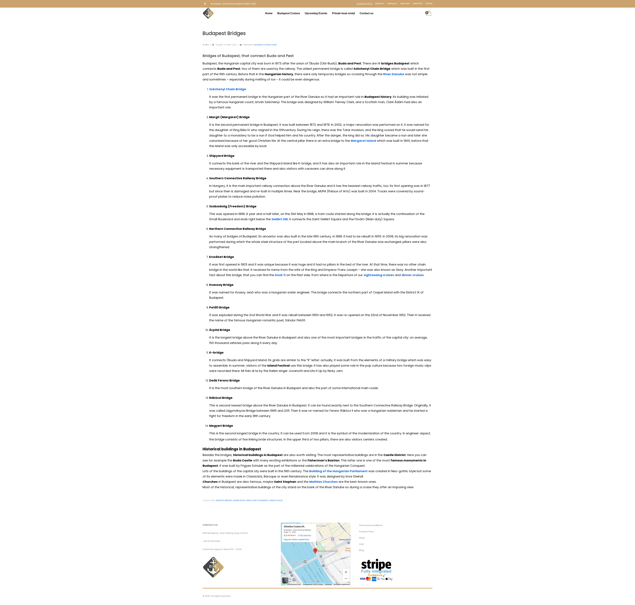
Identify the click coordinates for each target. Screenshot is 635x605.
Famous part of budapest (257, 500)
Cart (361, 544)
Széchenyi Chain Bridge (227, 89)
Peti (207, 44)
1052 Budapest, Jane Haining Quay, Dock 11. (225, 533)
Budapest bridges (224, 500)
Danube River (239, 500)
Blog (361, 550)
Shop (362, 537)
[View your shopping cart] (428, 13)
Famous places (276, 500)
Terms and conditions (370, 525)
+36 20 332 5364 (211, 541)
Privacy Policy (366, 531)
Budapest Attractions (266, 44)
